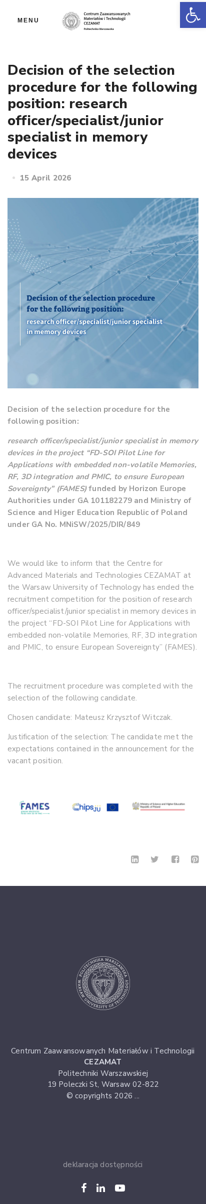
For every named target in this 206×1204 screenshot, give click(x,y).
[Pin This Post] (194, 859)
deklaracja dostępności (102, 1165)
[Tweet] (154, 859)
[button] (193, 15)
